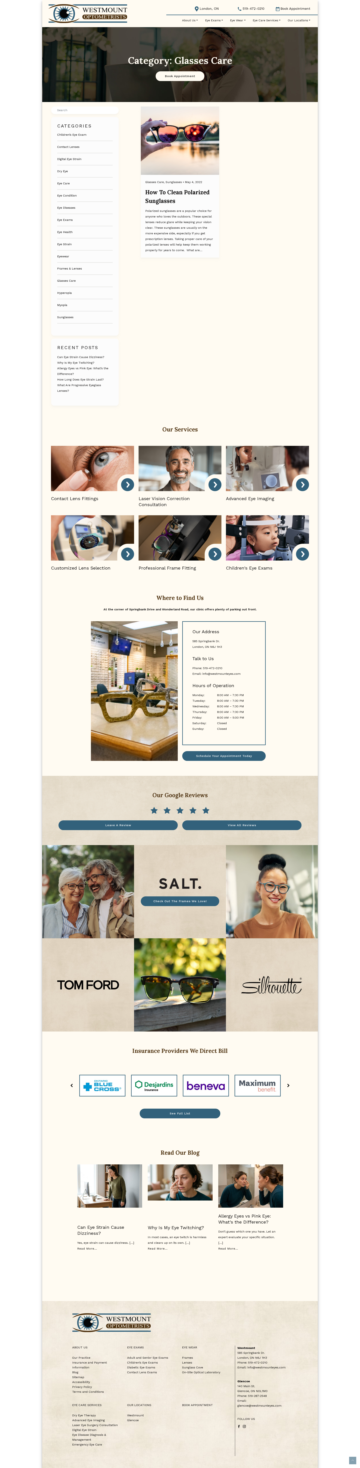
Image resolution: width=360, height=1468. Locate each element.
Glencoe (133, 1420)
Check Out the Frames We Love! (180, 901)
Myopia (62, 305)
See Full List (180, 1113)
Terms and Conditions (88, 1392)
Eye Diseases (66, 207)
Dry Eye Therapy (84, 1415)
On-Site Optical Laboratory (201, 1372)
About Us (189, 20)
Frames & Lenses (69, 268)
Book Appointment (295, 8)
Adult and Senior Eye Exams (147, 1357)
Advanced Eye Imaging (88, 1420)
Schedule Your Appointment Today (224, 756)
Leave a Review (118, 825)
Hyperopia (64, 293)
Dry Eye (62, 171)
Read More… (87, 1248)
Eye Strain (64, 244)
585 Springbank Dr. (251, 1353)
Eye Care (63, 183)
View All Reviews (242, 825)
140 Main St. (246, 1386)
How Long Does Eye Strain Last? (80, 379)
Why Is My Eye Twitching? (75, 362)
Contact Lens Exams (142, 1372)
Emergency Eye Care (87, 1444)
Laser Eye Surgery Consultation (95, 1425)
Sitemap (78, 1377)
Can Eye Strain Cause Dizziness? (80, 357)
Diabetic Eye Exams (141, 1367)
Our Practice (81, 1357)
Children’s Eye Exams (142, 1362)
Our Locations (298, 20)
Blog (75, 1372)
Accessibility (81, 1382)
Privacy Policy (82, 1387)
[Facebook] (238, 1426)
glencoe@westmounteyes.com (259, 1405)
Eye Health (65, 232)
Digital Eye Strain (69, 159)
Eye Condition (67, 195)
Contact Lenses (68, 147)
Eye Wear (236, 20)
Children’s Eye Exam (71, 134)
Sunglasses (65, 317)
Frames (187, 1357)
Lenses (187, 1362)
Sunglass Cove (192, 1367)
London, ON (209, 8)
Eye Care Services (265, 20)
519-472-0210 (253, 8)
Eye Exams (213, 20)
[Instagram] (244, 1426)
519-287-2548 (257, 1396)
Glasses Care (66, 280)
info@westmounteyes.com (221, 674)
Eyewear (63, 256)
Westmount (135, 1415)
